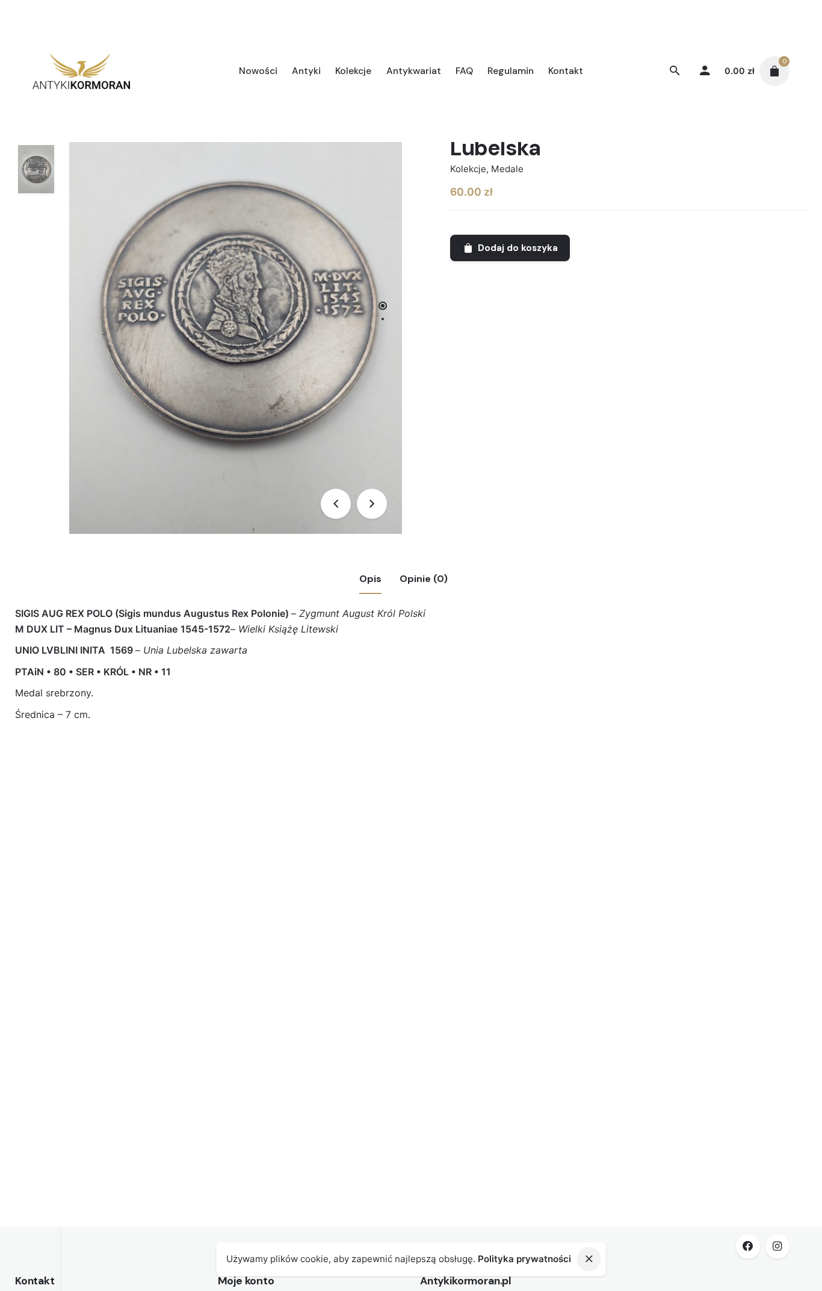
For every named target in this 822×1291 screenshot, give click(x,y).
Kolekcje (468, 169)
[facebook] (748, 1246)
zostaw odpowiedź (112, 781)
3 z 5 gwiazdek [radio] (193, 762)
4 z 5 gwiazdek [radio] (203, 762)
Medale (507, 169)
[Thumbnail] (81, 71)
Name (90, 908)
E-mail (91, 956)
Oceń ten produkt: (119, 762)
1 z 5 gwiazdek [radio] (174, 762)
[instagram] (777, 1246)
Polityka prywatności (524, 1259)
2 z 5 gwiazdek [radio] (184, 762)
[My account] (705, 71)
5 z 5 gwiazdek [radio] (213, 762)
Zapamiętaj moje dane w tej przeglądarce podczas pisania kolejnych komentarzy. (260, 1004)
